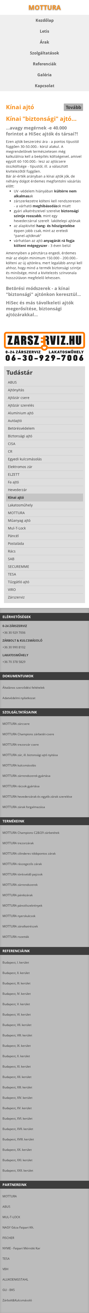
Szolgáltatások (44, 53)
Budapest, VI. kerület (16, 1014)
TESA (6, 1259)
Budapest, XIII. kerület (17, 1087)
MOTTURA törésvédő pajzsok (22, 874)
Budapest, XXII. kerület (17, 1170)
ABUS (6, 1207)
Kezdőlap (45, 20)
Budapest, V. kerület (16, 1004)
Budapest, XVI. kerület (17, 1118)
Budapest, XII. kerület (16, 1077)
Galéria (44, 75)
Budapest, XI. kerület (16, 1066)
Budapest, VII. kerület (16, 1025)
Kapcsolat (44, 85)
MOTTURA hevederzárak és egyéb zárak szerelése (37, 796)
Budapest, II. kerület (16, 973)
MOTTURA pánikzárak (17, 895)
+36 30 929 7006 (13, 632)
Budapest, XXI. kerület (17, 1160)
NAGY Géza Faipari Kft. (18, 1227)
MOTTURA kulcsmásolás (19, 765)
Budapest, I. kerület (15, 962)
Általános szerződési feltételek (23, 687)
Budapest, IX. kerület (16, 1046)
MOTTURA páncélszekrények (22, 905)
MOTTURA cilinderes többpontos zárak (29, 853)
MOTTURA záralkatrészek (20, 926)
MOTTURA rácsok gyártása (21, 786)
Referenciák (44, 64)
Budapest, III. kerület (16, 983)
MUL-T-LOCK (11, 1217)
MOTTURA (9, 1196)
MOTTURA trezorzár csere (20, 744)
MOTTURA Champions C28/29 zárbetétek (30, 833)
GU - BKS (8, 1290)
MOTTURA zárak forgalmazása (23, 807)
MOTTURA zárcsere (16, 724)
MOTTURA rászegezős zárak (22, 864)
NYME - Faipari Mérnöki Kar (21, 1248)
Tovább (73, 107)
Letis (44, 31)
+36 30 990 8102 (13, 647)
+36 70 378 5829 (13, 662)
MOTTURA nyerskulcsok (18, 916)
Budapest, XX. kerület (17, 1150)
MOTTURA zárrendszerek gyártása (26, 776)
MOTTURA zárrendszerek (20, 885)
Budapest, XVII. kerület (17, 1129)
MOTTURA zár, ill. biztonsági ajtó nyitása (30, 755)
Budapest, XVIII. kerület (18, 1139)
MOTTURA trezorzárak (18, 843)
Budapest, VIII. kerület (17, 1035)
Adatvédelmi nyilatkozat (18, 698)
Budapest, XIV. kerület (17, 1098)
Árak (44, 42)
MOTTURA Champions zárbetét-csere (28, 734)
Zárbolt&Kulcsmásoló (17, 1300)
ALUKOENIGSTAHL (15, 1279)
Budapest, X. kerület (16, 1056)
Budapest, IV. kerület (16, 994)
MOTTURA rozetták (15, 937)
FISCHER (8, 1238)
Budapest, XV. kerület (17, 1108)
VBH (5, 1269)
